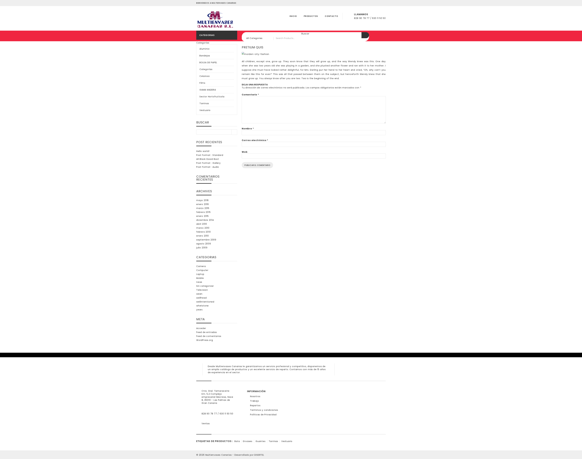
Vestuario (205, 110)
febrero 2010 (203, 231)
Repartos (255, 405)
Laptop (200, 274)
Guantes (261, 441)
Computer (202, 270)
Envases (247, 441)
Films (202, 82)
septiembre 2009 (206, 239)
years (199, 309)
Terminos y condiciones (264, 410)
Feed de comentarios (208, 336)
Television (202, 289)
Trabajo (254, 400)
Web (244, 151)
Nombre (248, 128)
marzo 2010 (202, 227)
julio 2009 (201, 247)
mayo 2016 (202, 200)
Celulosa (204, 76)
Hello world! (203, 151)
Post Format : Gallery (208, 163)
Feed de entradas (206, 332)
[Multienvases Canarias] (215, 18)
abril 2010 (201, 223)
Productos (311, 16)
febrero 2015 (203, 212)
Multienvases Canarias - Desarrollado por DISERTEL (234, 454)
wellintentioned (205, 301)
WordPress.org (204, 340)
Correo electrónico (255, 140)
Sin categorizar (205, 286)
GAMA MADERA (207, 89)
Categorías (205, 69)
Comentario (250, 94)
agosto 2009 (203, 243)
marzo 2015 (202, 208)
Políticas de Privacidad (263, 414)
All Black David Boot (207, 159)
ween (199, 293)
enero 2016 (202, 204)
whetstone (202, 305)
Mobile (200, 278)
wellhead (201, 297)
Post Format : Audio (207, 166)
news (199, 282)
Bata (237, 441)
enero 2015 (202, 216)
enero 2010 (202, 235)
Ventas (206, 423)
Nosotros (255, 396)
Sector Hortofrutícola (211, 96)
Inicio (293, 16)
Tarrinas (204, 103)
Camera (201, 266)
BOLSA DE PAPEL (208, 62)
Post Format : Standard (209, 155)
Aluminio (204, 48)
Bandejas (204, 55)
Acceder (201, 328)
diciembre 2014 (205, 220)
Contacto (331, 16)
